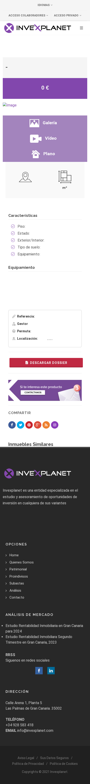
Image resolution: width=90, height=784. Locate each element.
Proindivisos (18, 576)
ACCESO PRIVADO (66, 15)
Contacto (16, 597)
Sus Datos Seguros (54, 758)
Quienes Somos (21, 562)
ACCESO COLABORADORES (27, 15)
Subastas (16, 583)
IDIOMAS (44, 5)
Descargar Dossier (48, 363)
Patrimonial (18, 569)
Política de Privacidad (28, 764)
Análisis (15, 590)
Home (14, 555)
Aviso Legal (26, 758)
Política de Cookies (64, 764)
